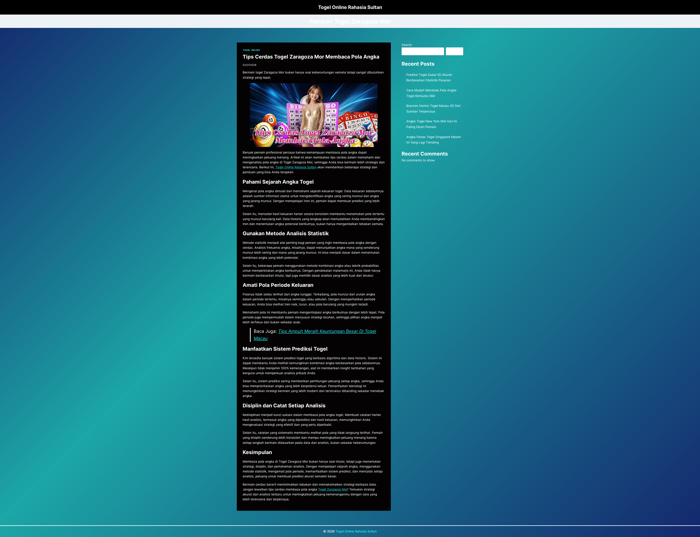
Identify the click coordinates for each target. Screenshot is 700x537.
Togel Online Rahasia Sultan (356, 531)
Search (407, 45)
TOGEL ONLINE (251, 50)
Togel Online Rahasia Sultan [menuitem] (295, 167)
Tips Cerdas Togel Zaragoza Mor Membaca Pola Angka (311, 57)
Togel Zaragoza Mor (332, 489)
